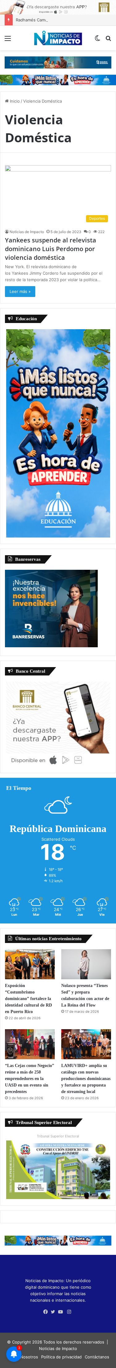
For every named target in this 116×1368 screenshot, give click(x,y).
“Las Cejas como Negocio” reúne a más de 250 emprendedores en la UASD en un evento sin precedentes (29, 1078)
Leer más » (20, 291)
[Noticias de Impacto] (58, 38)
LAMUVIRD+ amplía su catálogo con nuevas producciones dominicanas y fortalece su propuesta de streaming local (85, 1078)
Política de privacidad (61, 1356)
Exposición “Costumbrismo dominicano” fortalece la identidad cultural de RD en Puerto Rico (28, 998)
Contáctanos (97, 1356)
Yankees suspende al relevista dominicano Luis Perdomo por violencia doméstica (50, 249)
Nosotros (29, 1356)
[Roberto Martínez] (58, 6)
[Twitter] (54, 1312)
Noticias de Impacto (27, 231)
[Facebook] (47, 1312)
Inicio (14, 101)
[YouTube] (62, 1312)
